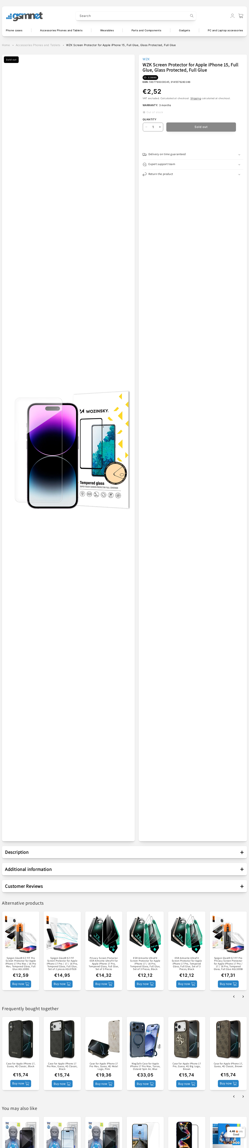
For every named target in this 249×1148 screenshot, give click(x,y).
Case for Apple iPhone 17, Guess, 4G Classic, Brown (228, 1065)
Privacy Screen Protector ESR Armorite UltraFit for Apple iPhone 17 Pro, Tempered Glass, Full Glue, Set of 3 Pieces (104, 964)
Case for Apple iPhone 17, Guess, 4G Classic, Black (20, 1065)
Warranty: (150, 105)
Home (6, 45)
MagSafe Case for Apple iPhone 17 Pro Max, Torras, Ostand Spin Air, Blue (145, 1066)
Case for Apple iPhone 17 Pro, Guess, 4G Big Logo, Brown (187, 1066)
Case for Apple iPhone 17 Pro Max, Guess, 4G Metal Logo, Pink (103, 1066)
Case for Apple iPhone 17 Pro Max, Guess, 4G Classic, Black (62, 1066)
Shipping (195, 98)
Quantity (149, 119)
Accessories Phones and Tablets (38, 45)
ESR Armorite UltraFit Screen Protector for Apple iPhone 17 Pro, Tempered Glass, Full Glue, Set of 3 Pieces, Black (187, 964)
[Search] (192, 15)
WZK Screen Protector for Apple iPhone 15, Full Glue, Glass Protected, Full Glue (121, 45)
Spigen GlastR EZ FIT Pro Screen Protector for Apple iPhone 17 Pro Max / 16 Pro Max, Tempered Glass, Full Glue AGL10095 (20, 964)
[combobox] (136, 15)
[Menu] (242, 1129)
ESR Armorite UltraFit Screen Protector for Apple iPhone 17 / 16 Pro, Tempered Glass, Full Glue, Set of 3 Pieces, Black (145, 964)
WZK (146, 59)
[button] (240, 15)
